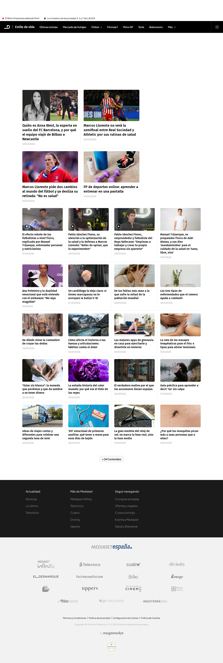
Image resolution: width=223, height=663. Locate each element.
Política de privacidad (99, 618)
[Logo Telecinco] (89, 564)
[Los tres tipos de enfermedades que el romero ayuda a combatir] (180, 275)
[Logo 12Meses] (177, 588)
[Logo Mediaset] (111, 549)
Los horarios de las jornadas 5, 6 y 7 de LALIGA (71, 18)
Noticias (31, 499)
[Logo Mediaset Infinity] (46, 564)
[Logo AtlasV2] (68, 601)
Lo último (32, 506)
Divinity (75, 519)
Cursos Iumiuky (125, 512)
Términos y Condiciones (74, 618)
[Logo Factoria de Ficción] (89, 576)
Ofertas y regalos (126, 506)
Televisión (32, 512)
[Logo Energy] (177, 576)
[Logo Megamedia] (113, 633)
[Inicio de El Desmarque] (7, 27)
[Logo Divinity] (177, 564)
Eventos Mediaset (127, 519)
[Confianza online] (111, 650)
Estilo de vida (24, 27)
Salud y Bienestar (126, 526)
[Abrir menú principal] (217, 27)
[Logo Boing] (133, 576)
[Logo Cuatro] (133, 564)
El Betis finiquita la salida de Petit (22, 18)
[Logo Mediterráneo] (155, 601)
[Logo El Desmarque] (46, 576)
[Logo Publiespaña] (111, 601)
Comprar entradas (127, 499)
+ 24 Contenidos (111, 459)
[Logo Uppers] (90, 589)
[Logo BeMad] (46, 589)
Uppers (75, 526)
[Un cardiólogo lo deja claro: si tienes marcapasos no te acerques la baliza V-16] (88, 275)
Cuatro (75, 512)
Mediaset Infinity (81, 499)
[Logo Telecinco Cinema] (133, 589)
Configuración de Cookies (126, 618)
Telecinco (76, 506)
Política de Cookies (150, 618)
